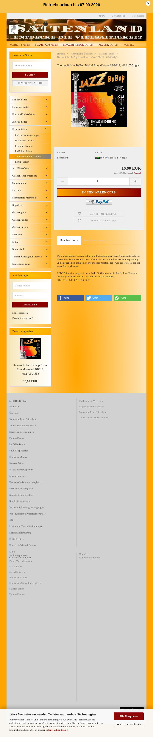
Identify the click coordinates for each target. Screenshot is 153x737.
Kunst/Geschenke (21, 263)
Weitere (129, 44)
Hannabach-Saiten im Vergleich (25, 482)
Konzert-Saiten (20, 44)
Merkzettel (138, 16)
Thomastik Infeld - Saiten (28, 156)
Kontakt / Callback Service (23, 545)
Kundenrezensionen (97, 240)
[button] (70, 298)
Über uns (13, 412)
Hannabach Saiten (18, 457)
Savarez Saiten (16, 463)
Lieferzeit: (62, 157)
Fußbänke (17, 234)
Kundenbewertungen (19, 501)
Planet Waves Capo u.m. (21, 469)
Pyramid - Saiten (23, 146)
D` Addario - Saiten (24, 140)
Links (12, 551)
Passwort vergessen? (22, 318)
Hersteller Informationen (21, 431)
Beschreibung (69, 240)
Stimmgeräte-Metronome (25, 197)
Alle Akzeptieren (128, 716)
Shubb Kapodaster (18, 450)
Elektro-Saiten (19, 129)
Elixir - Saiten (22, 161)
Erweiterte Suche (30, 83)
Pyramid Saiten (17, 438)
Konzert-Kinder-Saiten (78, 44)
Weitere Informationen (129, 724)
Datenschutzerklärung (57, 729)
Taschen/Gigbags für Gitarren (27, 256)
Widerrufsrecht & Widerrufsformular (27, 513)
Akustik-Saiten (108, 44)
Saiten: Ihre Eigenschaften (22, 425)
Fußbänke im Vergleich (21, 488)
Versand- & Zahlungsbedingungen (26, 507)
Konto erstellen (20, 312)
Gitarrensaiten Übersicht (24, 175)
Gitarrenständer (20, 219)
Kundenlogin (119, 16)
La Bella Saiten (17, 444)
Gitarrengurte (19, 212)
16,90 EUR (30, 381)
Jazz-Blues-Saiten (21, 168)
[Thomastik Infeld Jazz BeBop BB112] (99, 98)
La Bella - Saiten (23, 151)
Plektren (16, 190)
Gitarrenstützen (20, 227)
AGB (11, 520)
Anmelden (30, 304)
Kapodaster (18, 205)
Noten (15, 242)
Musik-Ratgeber (17, 476)
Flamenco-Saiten (46, 44)
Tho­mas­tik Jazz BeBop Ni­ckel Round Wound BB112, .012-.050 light (30, 369)
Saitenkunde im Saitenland (23, 419)
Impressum (14, 406)
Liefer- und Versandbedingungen (26, 526)
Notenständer (19, 249)
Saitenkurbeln (19, 183)
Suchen (30, 74)
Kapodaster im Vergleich (21, 495)
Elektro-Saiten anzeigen (27, 135)
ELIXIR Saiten (16, 539)
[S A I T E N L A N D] (24, 30)
